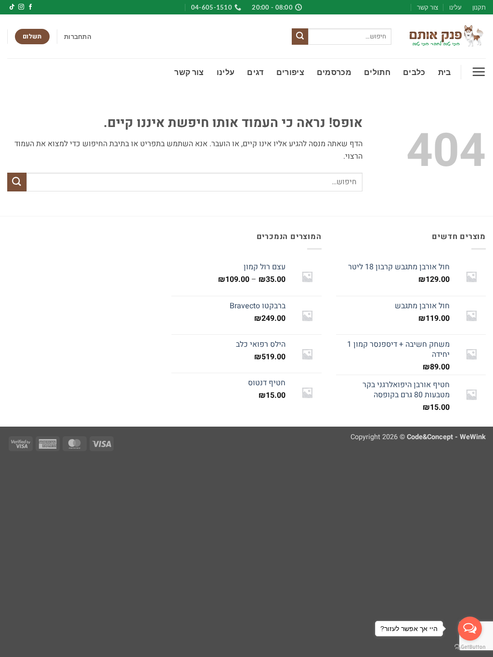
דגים (255, 71)
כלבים (414, 71)
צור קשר (427, 7)
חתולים (377, 71)
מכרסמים (334, 71)
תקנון (479, 7)
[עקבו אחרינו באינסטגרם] (21, 7)
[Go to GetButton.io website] (469, 647)
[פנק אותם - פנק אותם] (446, 36)
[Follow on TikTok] (12, 7)
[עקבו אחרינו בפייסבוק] (30, 7)
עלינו (455, 7)
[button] (77, 36)
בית (444, 71)
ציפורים (290, 71)
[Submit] (300, 36)
